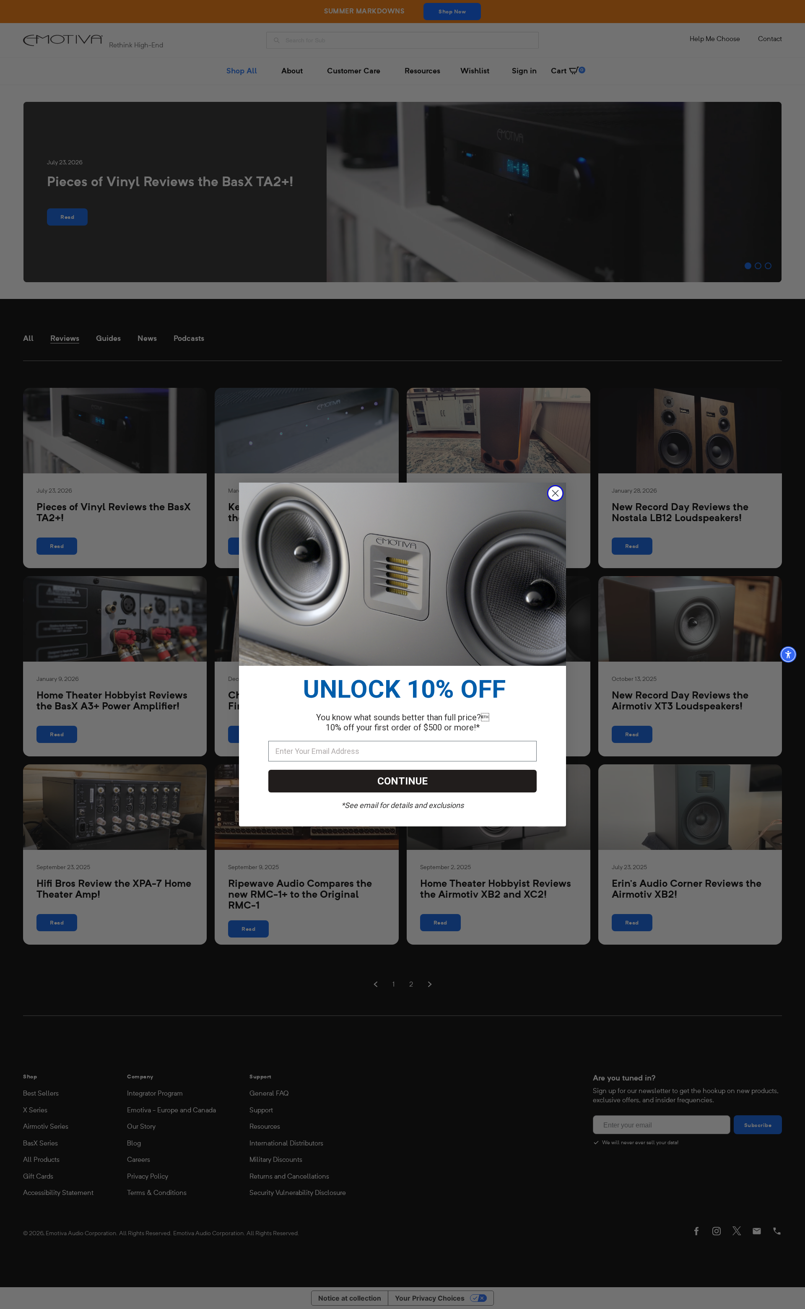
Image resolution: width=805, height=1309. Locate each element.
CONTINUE (402, 781)
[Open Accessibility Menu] (788, 654)
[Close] (555, 493)
